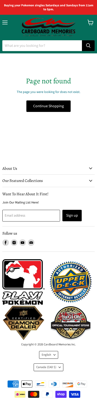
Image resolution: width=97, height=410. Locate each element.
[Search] (88, 45)
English (46, 355)
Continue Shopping (48, 106)
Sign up (72, 215)
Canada (46, 367)
